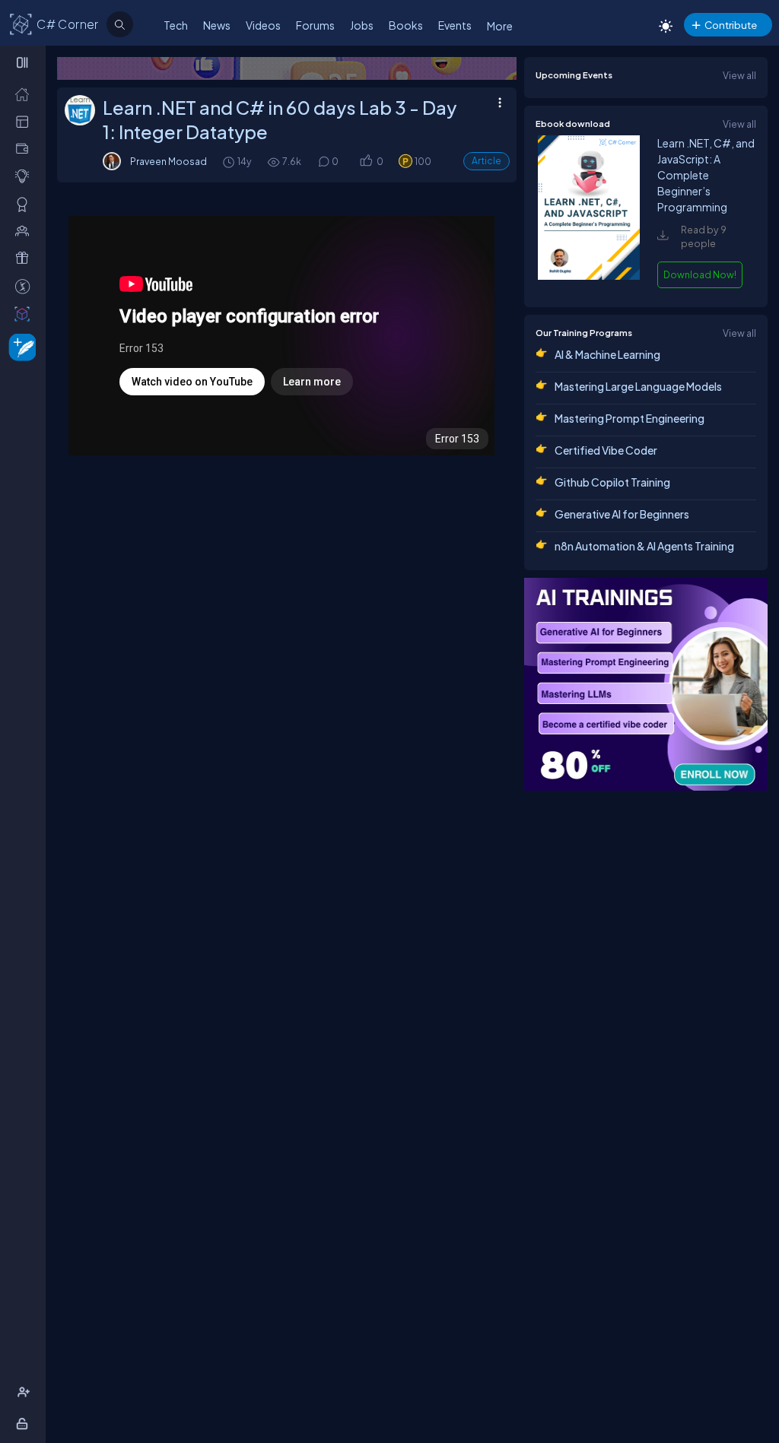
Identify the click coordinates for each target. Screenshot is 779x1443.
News (217, 25)
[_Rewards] (25, 286)
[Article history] (229, 161)
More (500, 26)
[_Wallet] (25, 148)
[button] (366, 161)
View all (739, 75)
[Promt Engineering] (646, 684)
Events (455, 25)
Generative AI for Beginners (622, 514)
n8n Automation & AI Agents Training (644, 546)
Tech (176, 25)
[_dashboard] (25, 121)
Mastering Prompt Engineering (629, 418)
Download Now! (699, 274)
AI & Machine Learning (607, 354)
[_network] (25, 230)
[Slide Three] (346, 68)
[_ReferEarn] (25, 258)
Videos (263, 25)
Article (486, 160)
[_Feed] (25, 93)
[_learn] (25, 176)
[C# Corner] (21, 23)
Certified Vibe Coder (606, 450)
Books (406, 25)
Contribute (730, 24)
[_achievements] (25, 203)
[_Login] (24, 1423)
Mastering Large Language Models (638, 386)
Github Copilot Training (612, 482)
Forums (315, 25)
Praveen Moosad (168, 161)
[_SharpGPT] (25, 313)
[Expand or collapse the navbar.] (23, 62)
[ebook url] (589, 276)
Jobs (362, 25)
